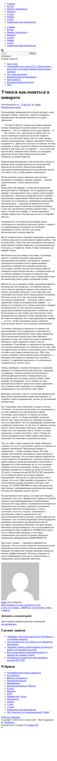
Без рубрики (13, 675)
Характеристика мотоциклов (21, 22)
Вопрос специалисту (17, 9)
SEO (9, 85)
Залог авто (12, 64)
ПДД (9, 693)
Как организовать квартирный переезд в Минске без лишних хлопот (27, 653)
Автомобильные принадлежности (24, 672)
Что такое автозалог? (17, 74)
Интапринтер (13, 79)
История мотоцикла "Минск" (21, 686)
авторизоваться (8, 624)
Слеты (10, 19)
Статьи (10, 14)
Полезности (13, 699)
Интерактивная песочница (20, 82)
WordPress (9, 722)
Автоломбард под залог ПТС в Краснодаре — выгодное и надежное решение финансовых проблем (30, 69)
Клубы (10, 6)
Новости (11, 11)
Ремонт (10, 17)
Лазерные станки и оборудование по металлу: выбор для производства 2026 (30, 648)
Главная (11, 3)
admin (38, 104)
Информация (13, 683)
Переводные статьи (11, 107)
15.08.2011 (26, 104)
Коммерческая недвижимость (21, 77)
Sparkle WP (32, 725)
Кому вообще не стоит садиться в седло (21, 605)
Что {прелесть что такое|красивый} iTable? (28, 712)
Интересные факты (16, 680)
